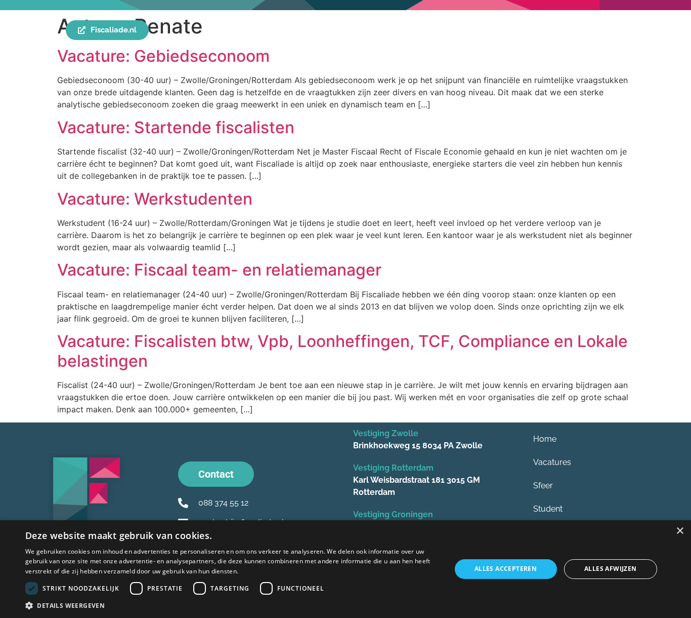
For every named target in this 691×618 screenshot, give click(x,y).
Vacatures (552, 462)
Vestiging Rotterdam (393, 468)
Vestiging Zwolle (385, 433)
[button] (231, 605)
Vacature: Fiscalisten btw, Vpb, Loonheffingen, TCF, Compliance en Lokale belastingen (342, 350)
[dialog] (345, 569)
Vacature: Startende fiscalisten (175, 127)
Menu (42, 30)
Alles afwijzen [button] (610, 568)
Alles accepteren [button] (505, 568)
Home (544, 439)
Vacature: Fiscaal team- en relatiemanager (219, 270)
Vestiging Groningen (393, 514)
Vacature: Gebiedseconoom (163, 56)
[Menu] (19, 30)
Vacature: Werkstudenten (154, 199)
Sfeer (543, 485)
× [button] (679, 531)
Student (548, 509)
